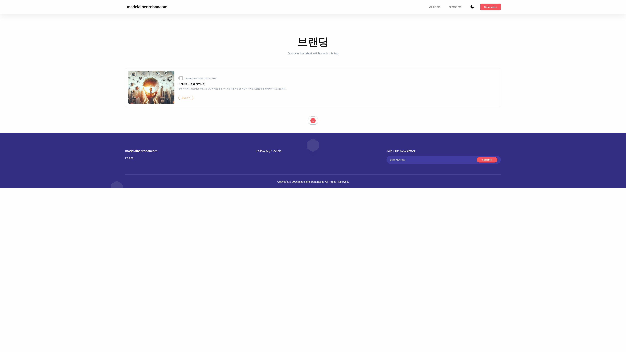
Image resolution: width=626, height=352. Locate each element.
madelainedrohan (194, 78)
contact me (455, 6)
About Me (434, 6)
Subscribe (490, 7)
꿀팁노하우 (186, 98)
